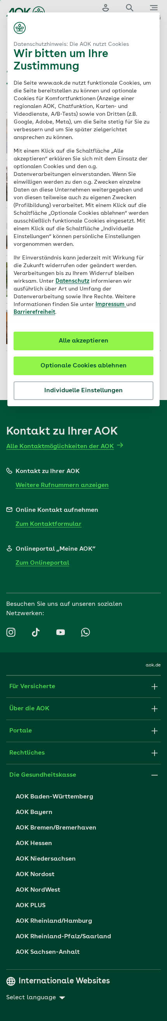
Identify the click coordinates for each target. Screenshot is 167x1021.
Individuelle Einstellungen (83, 391)
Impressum (111, 304)
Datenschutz (72, 281)
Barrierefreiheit (34, 312)
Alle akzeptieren (83, 341)
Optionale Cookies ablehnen (83, 366)
